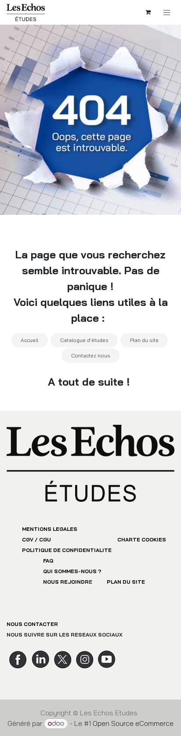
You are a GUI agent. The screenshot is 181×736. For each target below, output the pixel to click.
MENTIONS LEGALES (49, 529)
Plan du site (144, 340)
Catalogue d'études (84, 340)
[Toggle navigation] (167, 12)
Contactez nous (90, 355)
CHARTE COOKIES (141, 539)
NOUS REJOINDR (66, 581)
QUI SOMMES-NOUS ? (72, 571)
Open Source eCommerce (133, 723)
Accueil (29, 340)
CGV (27, 539)
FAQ (48, 560)
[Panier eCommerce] (148, 12)
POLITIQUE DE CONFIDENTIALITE (67, 550)
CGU (45, 539)
